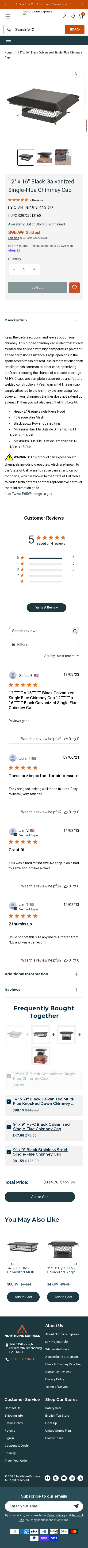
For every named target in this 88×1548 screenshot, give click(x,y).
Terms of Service (56, 1386)
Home (8, 52)
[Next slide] (75, 1264)
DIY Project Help (56, 1341)
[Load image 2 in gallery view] (44, 157)
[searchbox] (40, 631)
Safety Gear (53, 1408)
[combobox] (33, 30)
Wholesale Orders (57, 1349)
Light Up (51, 1423)
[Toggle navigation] (8, 40)
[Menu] (8, 16)
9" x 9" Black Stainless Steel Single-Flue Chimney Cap (40, 1152)
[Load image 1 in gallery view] (26, 157)
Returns (10, 1430)
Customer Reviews (58, 1371)
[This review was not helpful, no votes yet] (74, 739)
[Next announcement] (83, 5)
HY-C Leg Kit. (68, 402)
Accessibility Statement (61, 1356)
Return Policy (14, 1423)
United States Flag (58, 1430)
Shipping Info (14, 1415)
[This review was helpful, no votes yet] (66, 739)
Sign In (9, 1438)
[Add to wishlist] (72, 16)
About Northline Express (62, 1334)
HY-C (12, 208)
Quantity (14, 259)
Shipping (13, 238)
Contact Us (12, 1408)
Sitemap (10, 1453)
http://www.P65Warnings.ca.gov (28, 494)
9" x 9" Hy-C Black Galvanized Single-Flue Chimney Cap (42, 1126)
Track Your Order (16, 1460)
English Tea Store (57, 1415)
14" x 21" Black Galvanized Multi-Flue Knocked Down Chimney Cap (43, 1101)
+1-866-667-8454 (21, 1359)
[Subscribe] (76, 1506)
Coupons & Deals (17, 1445)
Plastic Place (54, 1438)
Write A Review (46, 607)
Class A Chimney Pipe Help (63, 1364)
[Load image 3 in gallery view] (63, 157)
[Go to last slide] (12, 1264)
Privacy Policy (55, 1379)
